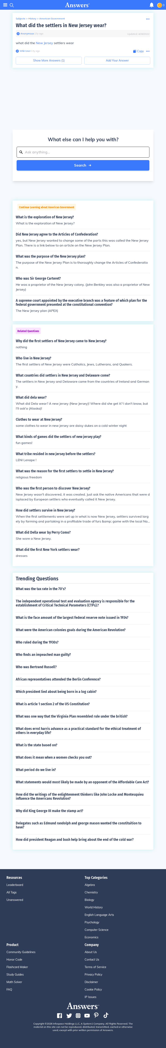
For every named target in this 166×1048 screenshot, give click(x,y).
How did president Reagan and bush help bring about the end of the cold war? (75, 839)
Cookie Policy (93, 989)
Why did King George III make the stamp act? (49, 811)
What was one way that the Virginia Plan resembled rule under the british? (72, 716)
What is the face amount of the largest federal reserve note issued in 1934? (72, 617)
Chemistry (91, 892)
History (32, 18)
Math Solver (14, 982)
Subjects (20, 18)
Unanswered (14, 900)
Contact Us (92, 959)
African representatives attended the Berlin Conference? (58, 679)
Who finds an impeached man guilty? (43, 654)
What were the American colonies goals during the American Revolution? (71, 630)
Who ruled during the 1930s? (37, 642)
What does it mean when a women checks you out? (54, 757)
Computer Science (97, 930)
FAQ (9, 989)
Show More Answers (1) (49, 60)
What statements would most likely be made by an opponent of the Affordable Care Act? (82, 782)
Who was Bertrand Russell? (36, 667)
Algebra (90, 885)
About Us (91, 952)
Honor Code (14, 959)
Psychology (92, 922)
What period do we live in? (36, 770)
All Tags (11, 892)
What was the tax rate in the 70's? (41, 589)
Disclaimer (91, 982)
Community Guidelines (20, 952)
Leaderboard (14, 885)
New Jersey (44, 43)
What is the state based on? (36, 745)
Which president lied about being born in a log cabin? (56, 691)
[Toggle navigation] (5, 5)
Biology (89, 900)
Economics (91, 937)
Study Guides (15, 974)
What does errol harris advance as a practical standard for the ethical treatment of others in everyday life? (78, 730)
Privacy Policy (93, 974)
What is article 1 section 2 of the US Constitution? (53, 704)
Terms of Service (95, 967)
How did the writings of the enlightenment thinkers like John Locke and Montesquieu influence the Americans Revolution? (80, 796)
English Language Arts (99, 915)
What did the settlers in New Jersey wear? (61, 25)
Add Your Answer (117, 60)
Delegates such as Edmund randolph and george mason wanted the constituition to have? (79, 825)
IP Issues (90, 997)
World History (94, 907)
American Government (52, 18)
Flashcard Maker (17, 967)
